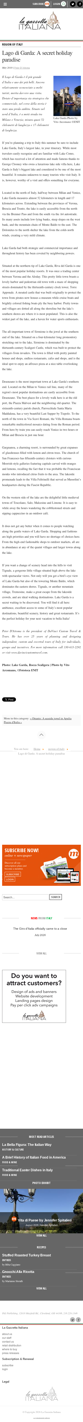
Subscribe (38, 4)
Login (5, 1369)
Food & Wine (9, 1162)
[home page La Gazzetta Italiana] (41, 1393)
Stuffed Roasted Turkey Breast (26, 1255)
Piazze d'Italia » (13, 722)
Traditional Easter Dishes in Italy (27, 1170)
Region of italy (12, 44)
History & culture (13, 1149)
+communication (41, 1417)
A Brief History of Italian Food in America (34, 1157)
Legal (5, 1381)
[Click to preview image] (67, 95)
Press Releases (10, 1353)
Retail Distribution (11, 1345)
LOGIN (56, 4)
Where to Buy (9, 1349)
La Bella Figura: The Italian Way (27, 1144)
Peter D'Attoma (22, 67)
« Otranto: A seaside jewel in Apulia (51, 718)
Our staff (6, 1337)
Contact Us (8, 1341)
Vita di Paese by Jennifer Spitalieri (44, 1220)
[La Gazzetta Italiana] (41, 20)
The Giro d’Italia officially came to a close (40, 928)
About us (7, 1334)
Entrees (6, 1260)
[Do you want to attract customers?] (34, 996)
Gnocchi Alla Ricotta (18, 1272)
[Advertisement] (41, 801)
